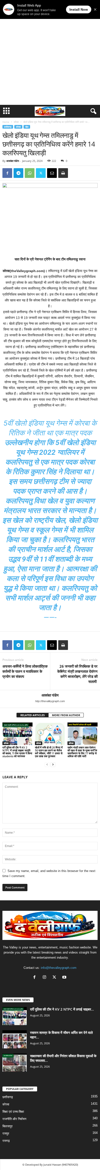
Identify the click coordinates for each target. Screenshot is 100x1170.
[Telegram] (18, 173)
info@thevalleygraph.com (58, 968)
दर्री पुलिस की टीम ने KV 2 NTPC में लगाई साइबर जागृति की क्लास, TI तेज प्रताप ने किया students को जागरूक (17, 752)
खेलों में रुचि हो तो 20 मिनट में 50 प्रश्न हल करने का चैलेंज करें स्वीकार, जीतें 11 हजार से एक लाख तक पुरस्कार (49, 752)
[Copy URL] (74, 173)
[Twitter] (41, 173)
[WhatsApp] (29, 173)
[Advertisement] (50, 52)
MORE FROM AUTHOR (66, 715)
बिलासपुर (7, 1126)
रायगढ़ (6, 1141)
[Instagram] (45, 977)
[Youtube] (64, 977)
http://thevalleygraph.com (50, 701)
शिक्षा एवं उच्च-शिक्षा (13, 1111)
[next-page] (52, 764)
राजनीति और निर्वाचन (14, 1119)
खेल (26, 126)
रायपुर (5, 1133)
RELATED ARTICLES (32, 715)
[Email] (52, 173)
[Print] (63, 173)
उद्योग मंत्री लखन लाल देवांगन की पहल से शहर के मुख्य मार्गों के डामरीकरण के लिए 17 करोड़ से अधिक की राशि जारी (82, 752)
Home (5, 122)
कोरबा (16, 122)
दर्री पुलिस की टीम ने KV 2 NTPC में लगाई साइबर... (62, 1009)
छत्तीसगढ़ (7, 126)
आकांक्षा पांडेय (12, 161)
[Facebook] (7, 173)
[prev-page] (47, 764)
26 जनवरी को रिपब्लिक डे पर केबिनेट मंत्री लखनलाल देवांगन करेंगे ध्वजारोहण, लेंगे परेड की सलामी (77, 674)
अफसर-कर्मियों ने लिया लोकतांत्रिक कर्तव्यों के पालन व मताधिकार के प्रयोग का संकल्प (25, 671)
